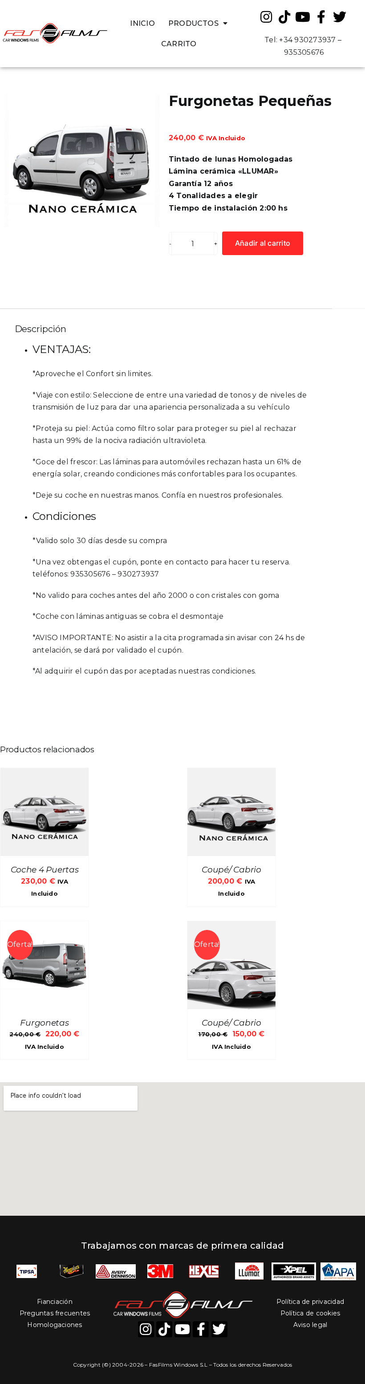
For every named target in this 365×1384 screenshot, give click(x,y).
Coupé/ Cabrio (231, 869)
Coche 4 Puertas (45, 869)
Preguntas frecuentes (55, 1313)
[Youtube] (303, 17)
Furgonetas (44, 1023)
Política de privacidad (310, 1302)
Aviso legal (310, 1325)
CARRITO (179, 44)
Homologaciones (54, 1325)
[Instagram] (266, 17)
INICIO (142, 23)
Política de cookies (310, 1313)
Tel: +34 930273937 (300, 40)
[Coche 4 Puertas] (44, 774)
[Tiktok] (284, 17)
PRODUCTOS (193, 23)
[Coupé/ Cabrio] (231, 774)
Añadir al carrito (262, 243)
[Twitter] (340, 17)
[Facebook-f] (321, 17)
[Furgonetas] (44, 927)
